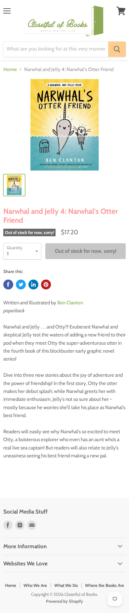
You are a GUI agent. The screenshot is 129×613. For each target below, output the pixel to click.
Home (10, 69)
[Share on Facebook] (8, 284)
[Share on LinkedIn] (33, 284)
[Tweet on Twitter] (21, 284)
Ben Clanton (70, 303)
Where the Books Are (104, 585)
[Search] (117, 49)
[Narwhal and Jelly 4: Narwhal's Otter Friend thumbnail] (14, 185)
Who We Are (35, 585)
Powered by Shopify (64, 601)
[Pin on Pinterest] (46, 284)
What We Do (66, 585)
